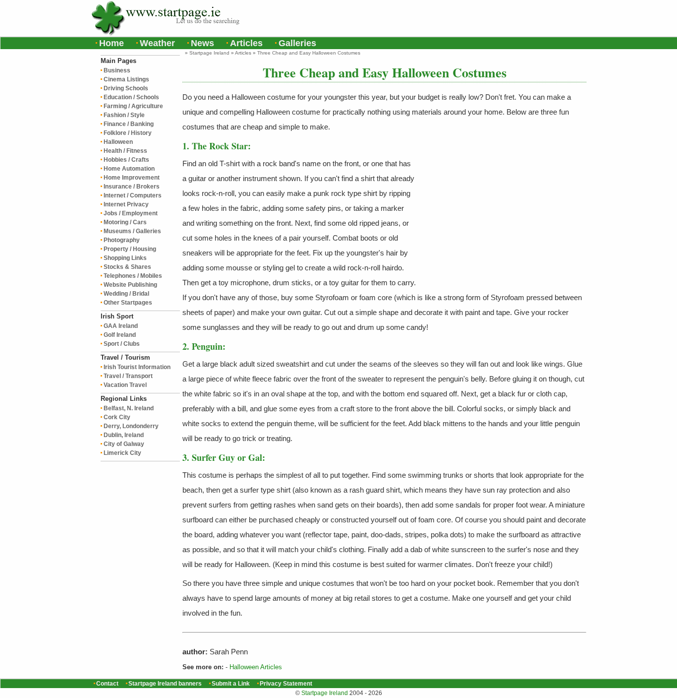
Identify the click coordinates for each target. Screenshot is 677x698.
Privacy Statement (286, 683)
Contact (107, 683)
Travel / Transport (128, 376)
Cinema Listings (126, 79)
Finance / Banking (129, 124)
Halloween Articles (255, 667)
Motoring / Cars (125, 222)
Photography (122, 240)
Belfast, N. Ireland (129, 408)
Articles (246, 43)
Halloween (118, 141)
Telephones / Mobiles (133, 275)
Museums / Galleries (132, 231)
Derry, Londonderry (131, 426)
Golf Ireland (120, 334)
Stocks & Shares (127, 266)
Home (111, 43)
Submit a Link (231, 683)
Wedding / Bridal (126, 293)
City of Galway (124, 444)
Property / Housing (130, 249)
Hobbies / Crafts (126, 159)
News (202, 43)
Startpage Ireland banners (165, 683)
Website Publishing (130, 284)
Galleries (297, 43)
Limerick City (122, 452)
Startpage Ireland (209, 53)
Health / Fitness (125, 150)
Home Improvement (132, 177)
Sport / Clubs (122, 343)
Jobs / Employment (131, 213)
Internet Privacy (126, 204)
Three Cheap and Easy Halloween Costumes (308, 53)
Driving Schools (126, 88)
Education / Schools (131, 97)
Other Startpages (128, 302)
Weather (157, 43)
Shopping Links (125, 257)
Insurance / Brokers (132, 186)
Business (117, 70)
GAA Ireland (121, 325)
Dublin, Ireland (124, 435)
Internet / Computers (133, 195)
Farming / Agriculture (133, 106)
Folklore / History (128, 132)
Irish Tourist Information (137, 367)
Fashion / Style (124, 115)
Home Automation (129, 168)
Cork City (117, 417)
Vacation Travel (125, 384)
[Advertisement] (468, 17)
